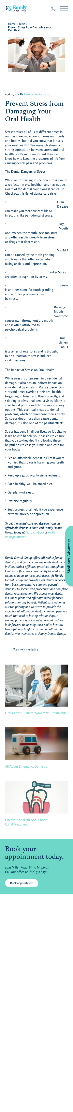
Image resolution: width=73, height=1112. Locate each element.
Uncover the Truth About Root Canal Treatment (26, 822)
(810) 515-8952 (35, 532)
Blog (22, 23)
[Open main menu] (64, 8)
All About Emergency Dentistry (26, 766)
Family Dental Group (38, 94)
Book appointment (21, 883)
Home (12, 23)
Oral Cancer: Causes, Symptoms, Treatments (36, 713)
